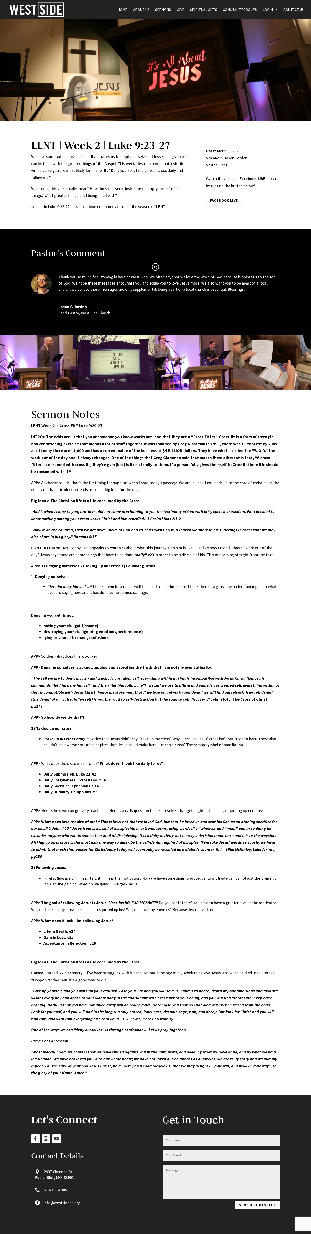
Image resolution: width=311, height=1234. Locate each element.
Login (268, 10)
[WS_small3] (117, 389)
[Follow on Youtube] (56, 1138)
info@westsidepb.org (62, 1202)
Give (180, 10)
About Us (141, 10)
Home (122, 10)
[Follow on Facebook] (35, 1138)
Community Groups (240, 10)
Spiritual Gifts (203, 10)
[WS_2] (194, 389)
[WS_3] (39, 389)
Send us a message (257, 1205)
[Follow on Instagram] (46, 1138)
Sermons (163, 10)
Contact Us (293, 10)
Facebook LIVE (224, 200)
